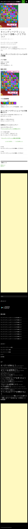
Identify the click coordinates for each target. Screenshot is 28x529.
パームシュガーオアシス (19, 381)
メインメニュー (26, 1)
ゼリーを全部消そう (9, 370)
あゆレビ (2, 166)
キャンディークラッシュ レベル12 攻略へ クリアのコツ (12, 147)
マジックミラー (24, 388)
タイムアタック (5, 373)
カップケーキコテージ (20, 365)
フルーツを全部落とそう (9, 384)
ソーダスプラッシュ (4, 371)
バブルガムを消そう (10, 379)
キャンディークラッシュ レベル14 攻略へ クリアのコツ (12, 152)
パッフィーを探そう (8, 381)
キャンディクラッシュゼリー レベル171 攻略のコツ (11, 338)
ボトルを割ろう (6, 388)
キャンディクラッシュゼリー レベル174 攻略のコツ (11, 331)
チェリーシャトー (12, 373)
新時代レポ (3, 165)
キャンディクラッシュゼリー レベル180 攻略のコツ (11, 317)
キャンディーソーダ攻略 (6, 352)
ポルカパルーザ (13, 388)
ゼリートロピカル (21, 370)
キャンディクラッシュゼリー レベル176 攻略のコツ (11, 327)
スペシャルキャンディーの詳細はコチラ (11, 128)
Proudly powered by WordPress (6, 527)
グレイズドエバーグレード (5, 368)
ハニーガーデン (3, 379)
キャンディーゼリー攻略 (6, 349)
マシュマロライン (19, 388)
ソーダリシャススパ (16, 371)
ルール (2, 354)
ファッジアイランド (11, 382)
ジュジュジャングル (12, 368)
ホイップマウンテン (22, 386)
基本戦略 (2, 356)
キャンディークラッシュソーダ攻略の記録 (11, 1)
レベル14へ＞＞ (19, 141)
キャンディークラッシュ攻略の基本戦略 (11, 138)
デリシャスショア (3, 376)
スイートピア (18, 368)
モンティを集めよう (10, 390)
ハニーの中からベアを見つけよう (13, 378)
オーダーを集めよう (8, 365)
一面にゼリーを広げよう (10, 398)
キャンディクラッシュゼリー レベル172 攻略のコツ (11, 336)
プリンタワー (20, 384)
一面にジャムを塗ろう (20, 396)
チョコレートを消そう (8, 375)
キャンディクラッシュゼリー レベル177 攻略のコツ (11, 324)
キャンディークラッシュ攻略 (6, 29)
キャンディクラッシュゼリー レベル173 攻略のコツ (11, 334)
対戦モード (22, 398)
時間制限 (3, 399)
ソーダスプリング (10, 371)
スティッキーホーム (24, 368)
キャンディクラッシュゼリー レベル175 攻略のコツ (11, 329)
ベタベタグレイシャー (15, 386)
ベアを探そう (6, 386)
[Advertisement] (14, 232)
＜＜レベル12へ (8, 141)
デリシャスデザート (10, 376)
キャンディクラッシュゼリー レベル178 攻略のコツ (11, 322)
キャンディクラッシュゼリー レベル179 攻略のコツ (11, 319)
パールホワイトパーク (4, 382)
